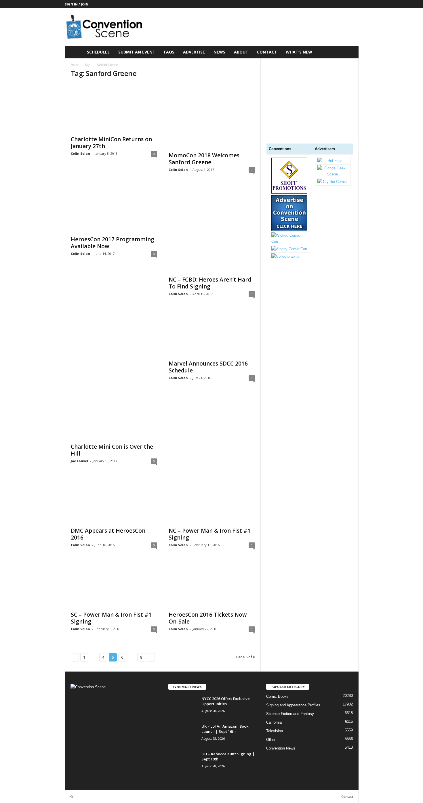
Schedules (98, 52)
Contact (267, 52)
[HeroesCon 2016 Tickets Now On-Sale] (212, 585)
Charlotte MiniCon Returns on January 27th (111, 142)
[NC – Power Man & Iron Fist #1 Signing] (212, 501)
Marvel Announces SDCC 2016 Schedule (208, 367)
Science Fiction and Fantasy (290, 714)
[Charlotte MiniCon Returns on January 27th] (114, 108)
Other (270, 739)
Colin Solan (80, 153)
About (241, 52)
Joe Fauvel (79, 461)
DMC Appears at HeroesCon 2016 (108, 534)
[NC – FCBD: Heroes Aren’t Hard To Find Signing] (212, 229)
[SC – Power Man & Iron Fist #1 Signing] (114, 585)
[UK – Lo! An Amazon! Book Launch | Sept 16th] (182, 734)
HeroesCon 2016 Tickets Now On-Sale (208, 618)
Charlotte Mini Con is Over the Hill (112, 450)
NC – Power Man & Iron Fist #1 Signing (210, 534)
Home (75, 65)
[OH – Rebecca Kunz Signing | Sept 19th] (182, 762)
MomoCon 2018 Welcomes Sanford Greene (204, 159)
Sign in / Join (76, 4)
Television (274, 731)
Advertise (194, 52)
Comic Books (277, 696)
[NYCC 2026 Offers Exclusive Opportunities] (182, 707)
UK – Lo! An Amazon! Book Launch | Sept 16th (224, 729)
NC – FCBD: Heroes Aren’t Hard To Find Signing (210, 283)
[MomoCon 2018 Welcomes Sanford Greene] (212, 116)
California (274, 722)
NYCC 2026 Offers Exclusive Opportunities (225, 701)
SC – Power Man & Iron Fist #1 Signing (111, 618)
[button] (350, 52)
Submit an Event (136, 52)
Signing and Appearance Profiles (293, 705)
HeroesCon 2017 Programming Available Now (112, 243)
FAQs (169, 52)
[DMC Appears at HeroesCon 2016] (114, 501)
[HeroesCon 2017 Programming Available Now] (114, 209)
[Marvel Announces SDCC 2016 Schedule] (212, 334)
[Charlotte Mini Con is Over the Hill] (114, 375)
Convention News (280, 748)
